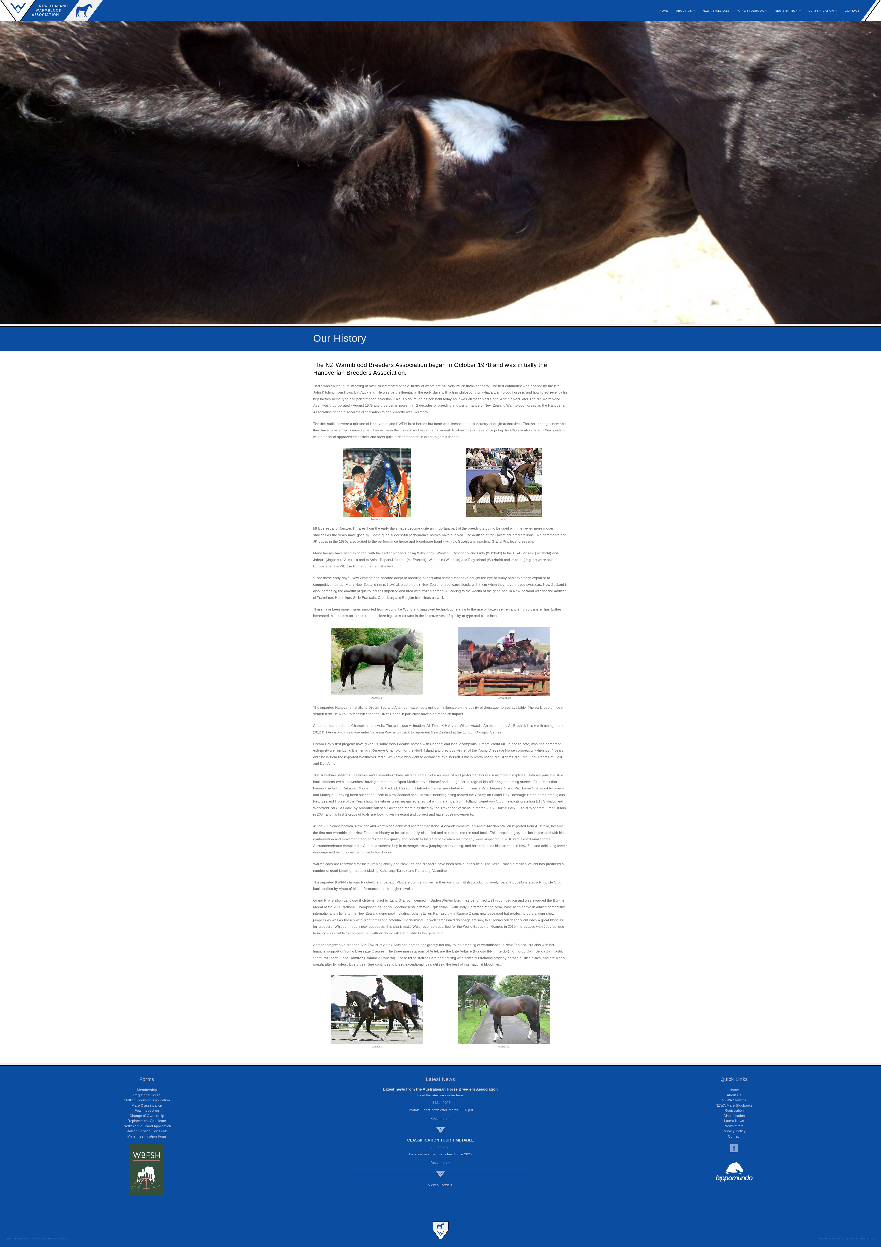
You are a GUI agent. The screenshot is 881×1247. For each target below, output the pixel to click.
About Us (734, 1095)
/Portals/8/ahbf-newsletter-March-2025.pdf (440, 1110)
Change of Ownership (147, 1116)
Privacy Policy (734, 1131)
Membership (147, 1090)
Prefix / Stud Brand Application (147, 1126)
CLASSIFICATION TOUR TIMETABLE (440, 1140)
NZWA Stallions (734, 1100)
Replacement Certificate (147, 1121)
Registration (734, 1110)
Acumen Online (858, 1238)
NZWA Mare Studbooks (734, 1105)
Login (873, 1238)
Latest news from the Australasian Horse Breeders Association (440, 1089)
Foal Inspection (147, 1110)
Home (734, 1090)
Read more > (440, 1118)
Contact (734, 1136)
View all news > (440, 1185)
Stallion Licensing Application (147, 1100)
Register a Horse (146, 1095)
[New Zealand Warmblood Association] (51, 10)
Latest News (734, 1121)
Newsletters (734, 1126)
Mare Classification (146, 1105)
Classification (734, 1116)
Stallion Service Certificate (147, 1131)
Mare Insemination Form (146, 1136)
